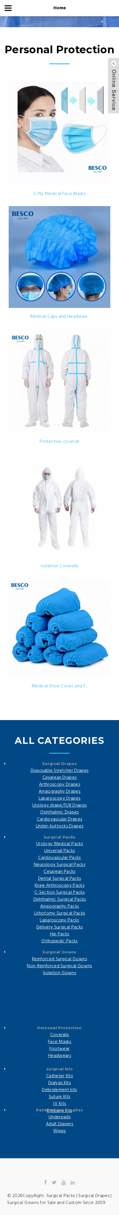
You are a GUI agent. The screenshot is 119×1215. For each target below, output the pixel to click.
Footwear (59, 1049)
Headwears (59, 1056)
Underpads (59, 1117)
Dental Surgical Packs (59, 878)
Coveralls (59, 1035)
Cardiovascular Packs (59, 858)
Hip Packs (59, 934)
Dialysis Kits (59, 1083)
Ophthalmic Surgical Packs (59, 899)
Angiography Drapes (59, 791)
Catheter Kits (59, 1076)
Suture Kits (59, 1097)
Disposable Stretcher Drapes (60, 770)
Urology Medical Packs (59, 844)
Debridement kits (59, 1090)
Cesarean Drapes (59, 777)
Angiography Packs (59, 906)
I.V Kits (59, 1104)
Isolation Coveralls (59, 566)
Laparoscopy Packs (59, 920)
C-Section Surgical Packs (59, 892)
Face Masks (59, 1042)
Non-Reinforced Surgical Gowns (59, 966)
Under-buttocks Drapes (59, 826)
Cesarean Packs (59, 872)
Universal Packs (59, 851)
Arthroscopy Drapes (59, 784)
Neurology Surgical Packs (59, 865)
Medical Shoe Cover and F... (59, 686)
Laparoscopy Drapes (60, 798)
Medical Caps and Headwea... (59, 316)
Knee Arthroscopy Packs (59, 885)
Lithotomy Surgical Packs (59, 913)
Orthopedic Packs (59, 941)
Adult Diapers (59, 1124)
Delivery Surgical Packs (59, 927)
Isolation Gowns (59, 973)
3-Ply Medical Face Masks (59, 194)
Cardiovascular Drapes (59, 819)
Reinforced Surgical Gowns (59, 959)
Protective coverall (59, 441)
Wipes (59, 1131)
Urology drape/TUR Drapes (59, 805)
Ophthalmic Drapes (59, 812)
